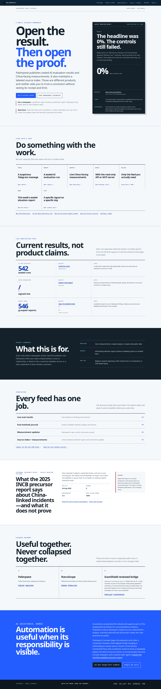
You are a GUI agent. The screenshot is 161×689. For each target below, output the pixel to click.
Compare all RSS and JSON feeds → (28, 447)
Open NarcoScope (95, 502)
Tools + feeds (135, 3)
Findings (99, 3)
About (154, 3)
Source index (110, 3)
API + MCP (122, 683)
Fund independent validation (50, 95)
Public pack (108, 595)
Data (129, 683)
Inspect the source (131, 665)
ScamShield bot (118, 595)
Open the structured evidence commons (66, 213)
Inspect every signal (65, 283)
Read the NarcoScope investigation (75, 502)
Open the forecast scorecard (89, 213)
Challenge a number (106, 213)
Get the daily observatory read (42, 213)
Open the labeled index (66, 304)
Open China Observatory (23, 213)
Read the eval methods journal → (55, 447)
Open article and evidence (113, 92)
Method (146, 3)
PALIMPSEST (11, 3)
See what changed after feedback (106, 665)
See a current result (26, 95)
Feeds (115, 683)
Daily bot (21, 585)
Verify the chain (64, 266)
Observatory (121, 3)
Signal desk (30, 585)
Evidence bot (72, 585)
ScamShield (136, 683)
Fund (143, 683)
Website (64, 585)
